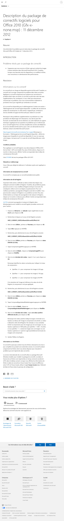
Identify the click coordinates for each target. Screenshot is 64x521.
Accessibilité (4, 518)
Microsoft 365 (5, 467)
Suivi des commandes (27, 464)
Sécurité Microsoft (5, 482)
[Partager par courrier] (11, 373)
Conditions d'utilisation (6, 515)
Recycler (24, 467)
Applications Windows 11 (7, 472)
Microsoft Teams (5, 496)
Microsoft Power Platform (28, 494)
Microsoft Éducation (47, 453)
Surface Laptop (5, 456)
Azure (3, 485)
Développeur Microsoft (27, 480)
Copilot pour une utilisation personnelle (10, 464)
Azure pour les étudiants (48, 472)
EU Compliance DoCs (51, 515)
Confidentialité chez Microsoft (49, 485)
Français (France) (7, 505)
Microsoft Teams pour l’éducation (50, 459)
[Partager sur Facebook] (4, 373)
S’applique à (7, 39)
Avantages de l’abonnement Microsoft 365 (7, 425)
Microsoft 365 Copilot (6, 493)
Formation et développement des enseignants (52, 467)
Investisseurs (46, 488)
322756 (5, 202)
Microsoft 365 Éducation (48, 461)
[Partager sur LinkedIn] (7, 373)
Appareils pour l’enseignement (49, 456)
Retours (24, 461)
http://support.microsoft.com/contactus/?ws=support (18, 132)
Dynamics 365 (5, 488)
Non (50, 445)
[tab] (9, 403)
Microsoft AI (4, 480)
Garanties (25, 469)
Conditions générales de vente (20, 515)
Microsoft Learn (26, 482)
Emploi (44, 480)
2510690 (8, 157)
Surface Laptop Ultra (6, 459)
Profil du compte (26, 453)
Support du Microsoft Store (28, 459)
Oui (40, 445)
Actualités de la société (48, 482)
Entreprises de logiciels (27, 497)
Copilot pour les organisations (8, 461)
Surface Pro (4, 453)
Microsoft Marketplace (27, 492)
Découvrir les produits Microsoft (8, 469)
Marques (30, 515)
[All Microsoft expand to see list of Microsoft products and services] (2, 2)
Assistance (4, 6)
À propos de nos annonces (39, 515)
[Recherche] (44, 391)
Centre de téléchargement (28, 456)
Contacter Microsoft (6, 513)
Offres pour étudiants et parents (49, 469)
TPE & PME (4, 499)
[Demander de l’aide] (5, 2)
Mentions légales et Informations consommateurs (37, 513)
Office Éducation (46, 464)
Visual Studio (25, 500)
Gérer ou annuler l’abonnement (18, 513)
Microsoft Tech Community (28, 489)
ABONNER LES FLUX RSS (11, 378)
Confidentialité (53, 513)
